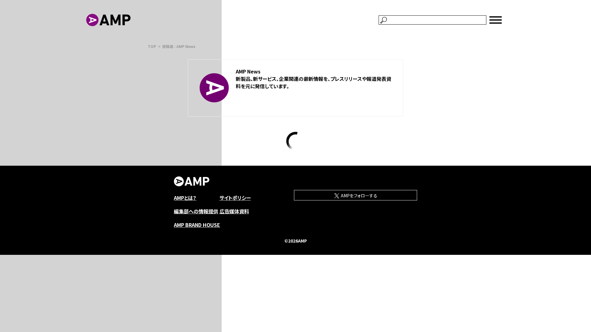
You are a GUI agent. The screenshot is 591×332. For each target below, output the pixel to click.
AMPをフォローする (358, 195)
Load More (295, 141)
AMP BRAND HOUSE (197, 224)
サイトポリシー (235, 197)
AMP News (248, 71)
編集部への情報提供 (196, 211)
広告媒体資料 (234, 211)
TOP (152, 46)
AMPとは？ (185, 197)
